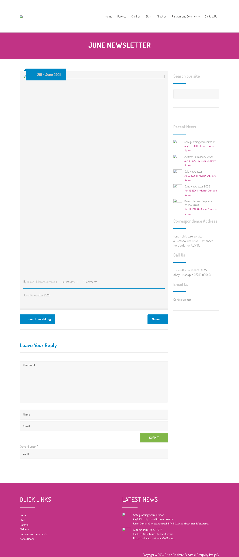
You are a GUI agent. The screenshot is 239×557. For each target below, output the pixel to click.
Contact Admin (182, 299)
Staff (148, 16)
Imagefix (214, 555)
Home (109, 16)
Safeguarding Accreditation (200, 142)
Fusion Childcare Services (41, 281)
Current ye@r (29, 446)
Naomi (156, 319)
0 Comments (90, 281)
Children (135, 16)
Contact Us (211, 16)
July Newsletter (193, 171)
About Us (162, 16)
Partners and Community (186, 16)
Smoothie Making (39, 319)
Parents (121, 16)
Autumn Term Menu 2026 (199, 156)
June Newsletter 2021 (36, 295)
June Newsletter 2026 (197, 186)
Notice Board (27, 539)
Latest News (69, 281)
